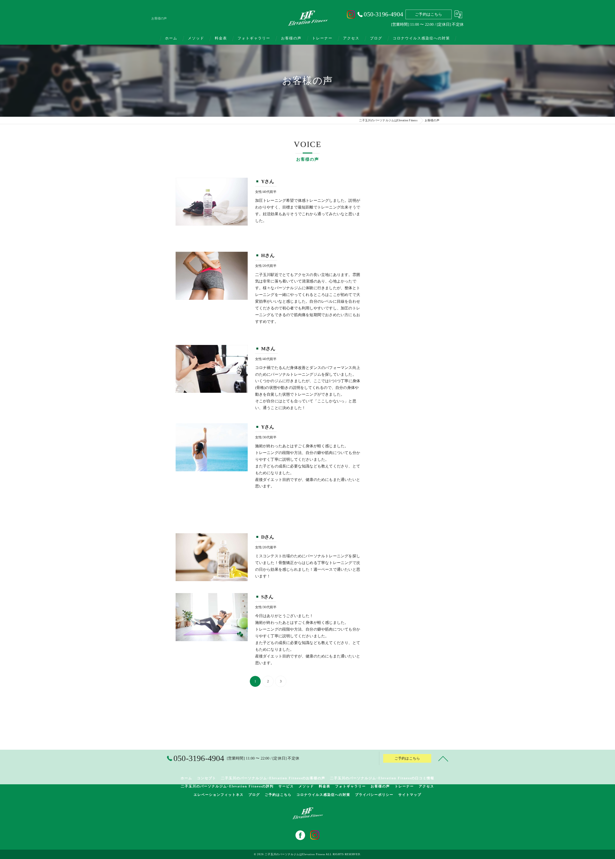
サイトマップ (409, 795)
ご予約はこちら (428, 14)
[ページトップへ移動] (443, 758)
